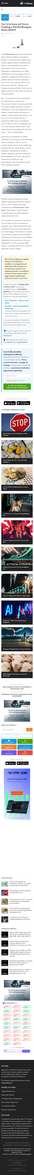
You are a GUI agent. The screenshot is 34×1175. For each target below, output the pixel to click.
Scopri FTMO (22, 278)
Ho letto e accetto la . (15, 380)
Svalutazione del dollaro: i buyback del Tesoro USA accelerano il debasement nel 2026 (21, 963)
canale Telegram (6, 1083)
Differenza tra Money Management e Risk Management (17, 695)
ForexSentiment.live (19, 1047)
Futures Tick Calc (17, 1145)
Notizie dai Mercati (7, 1095)
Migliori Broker (9, 748)
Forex (4, 35)
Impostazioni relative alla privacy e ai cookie (17, 1165)
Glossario (25, 753)
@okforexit (7, 336)
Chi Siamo (10, 1170)
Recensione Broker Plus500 (12, 1142)
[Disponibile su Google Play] (23, 403)
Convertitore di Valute (25, 748)
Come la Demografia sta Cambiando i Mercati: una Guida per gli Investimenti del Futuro (20, 883)
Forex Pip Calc (27, 1145)
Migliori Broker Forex (8, 1091)
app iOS (10, 342)
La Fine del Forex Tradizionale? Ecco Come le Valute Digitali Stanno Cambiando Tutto (21, 910)
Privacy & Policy (22, 1170)
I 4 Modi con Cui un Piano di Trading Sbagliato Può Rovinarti (20, 918)
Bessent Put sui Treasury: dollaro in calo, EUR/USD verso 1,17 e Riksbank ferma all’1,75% (20, 971)
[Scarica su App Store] (10, 403)
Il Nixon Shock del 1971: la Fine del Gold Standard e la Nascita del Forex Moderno (21, 901)
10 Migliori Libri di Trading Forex (11, 1099)
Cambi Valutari (9, 753)
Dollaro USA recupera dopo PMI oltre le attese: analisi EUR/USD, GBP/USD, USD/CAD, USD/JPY (20, 934)
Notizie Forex (25, 742)
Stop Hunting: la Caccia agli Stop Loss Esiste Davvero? (20, 891)
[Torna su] (31, 1170)
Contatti (16, 1170)
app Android (22, 342)
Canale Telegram (9, 742)
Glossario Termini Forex (8, 1110)
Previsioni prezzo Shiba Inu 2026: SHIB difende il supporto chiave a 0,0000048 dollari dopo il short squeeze (20, 953)
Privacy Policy (20, 380)
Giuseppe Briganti (9, 33)
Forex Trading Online (17, 1168)
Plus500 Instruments (26, 1154)
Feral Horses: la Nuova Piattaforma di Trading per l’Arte (17, 688)
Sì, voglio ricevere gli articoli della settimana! (17, 387)
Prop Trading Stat (7, 1145)
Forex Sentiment (25, 1142)
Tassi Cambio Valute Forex (9, 1102)
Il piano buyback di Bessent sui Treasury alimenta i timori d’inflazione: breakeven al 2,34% (20, 943)
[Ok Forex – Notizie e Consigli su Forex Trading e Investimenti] (26, 3)
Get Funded (26, 1051)
